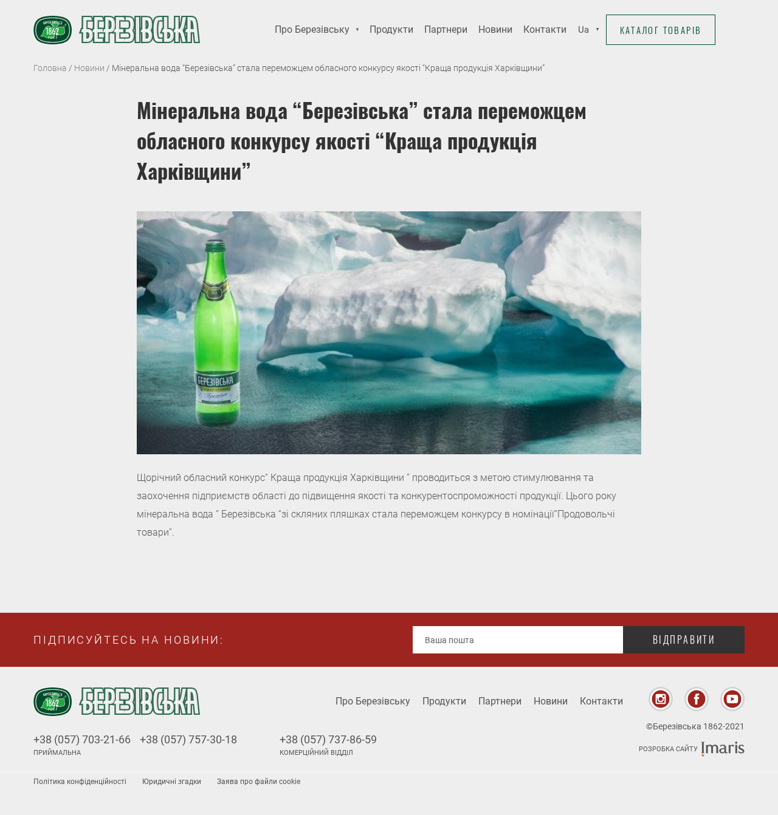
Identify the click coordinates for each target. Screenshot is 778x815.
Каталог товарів (661, 29)
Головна (50, 68)
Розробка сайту (668, 749)
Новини (495, 29)
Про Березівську (312, 29)
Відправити (684, 639)
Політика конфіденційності (79, 781)
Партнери (445, 29)
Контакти (544, 29)
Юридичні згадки (171, 781)
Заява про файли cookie (258, 781)
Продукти (391, 29)
